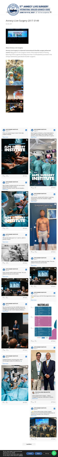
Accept (30, 453)
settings (21, 455)
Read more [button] (5, 137)
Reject (38, 453)
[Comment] (35, 188)
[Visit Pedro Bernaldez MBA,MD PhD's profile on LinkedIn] (33, 352)
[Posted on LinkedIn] (26, 130)
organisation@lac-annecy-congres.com (29, 439)
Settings (47, 453)
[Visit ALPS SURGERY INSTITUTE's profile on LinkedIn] (4, 130)
